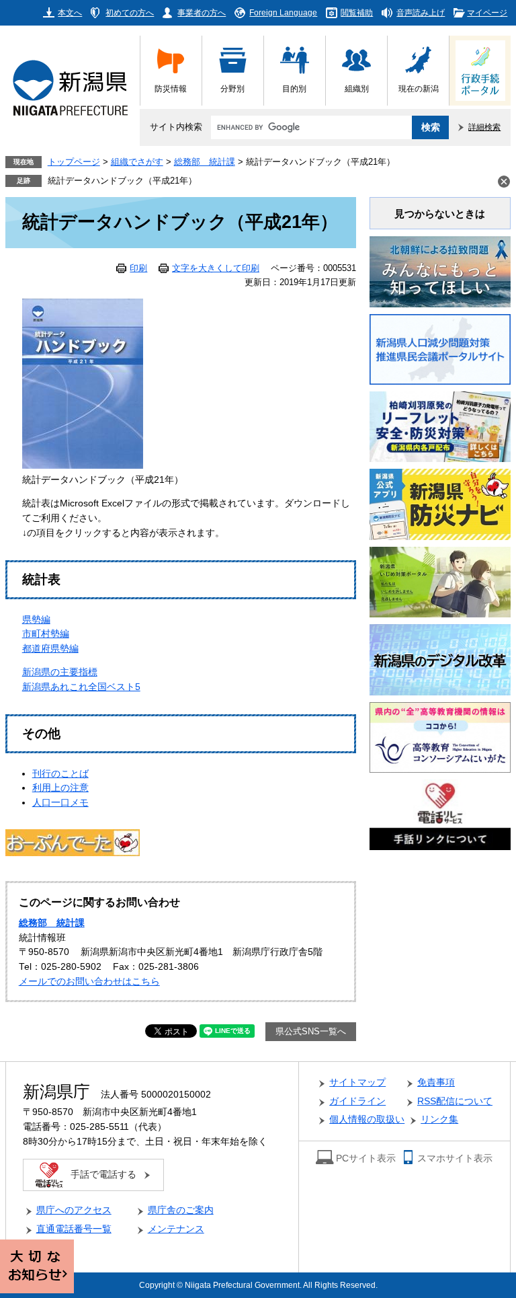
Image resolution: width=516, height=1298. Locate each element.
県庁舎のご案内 (181, 1210)
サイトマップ (357, 1082)
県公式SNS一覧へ (310, 1031)
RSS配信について (454, 1101)
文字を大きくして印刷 (215, 268)
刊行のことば (60, 774)
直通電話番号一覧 (74, 1229)
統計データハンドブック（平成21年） (122, 181)
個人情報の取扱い (366, 1119)
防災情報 (171, 88)
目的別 (294, 88)
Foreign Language (283, 12)
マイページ (487, 12)
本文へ (70, 12)
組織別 (357, 88)
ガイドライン (357, 1101)
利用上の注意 (60, 788)
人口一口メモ (60, 803)
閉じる (504, 182)
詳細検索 (484, 126)
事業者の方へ (201, 12)
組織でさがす (137, 162)
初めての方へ (129, 12)
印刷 (138, 268)
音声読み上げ (420, 12)
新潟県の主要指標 (59, 672)
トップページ (74, 162)
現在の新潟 (418, 88)
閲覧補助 (357, 12)
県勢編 (36, 620)
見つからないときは (439, 213)
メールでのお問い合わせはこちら (89, 982)
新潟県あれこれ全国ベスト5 (81, 687)
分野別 (232, 88)
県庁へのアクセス (74, 1210)
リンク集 (439, 1119)
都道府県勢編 (50, 649)
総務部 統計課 (204, 162)
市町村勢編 (45, 634)
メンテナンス (176, 1229)
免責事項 (436, 1082)
